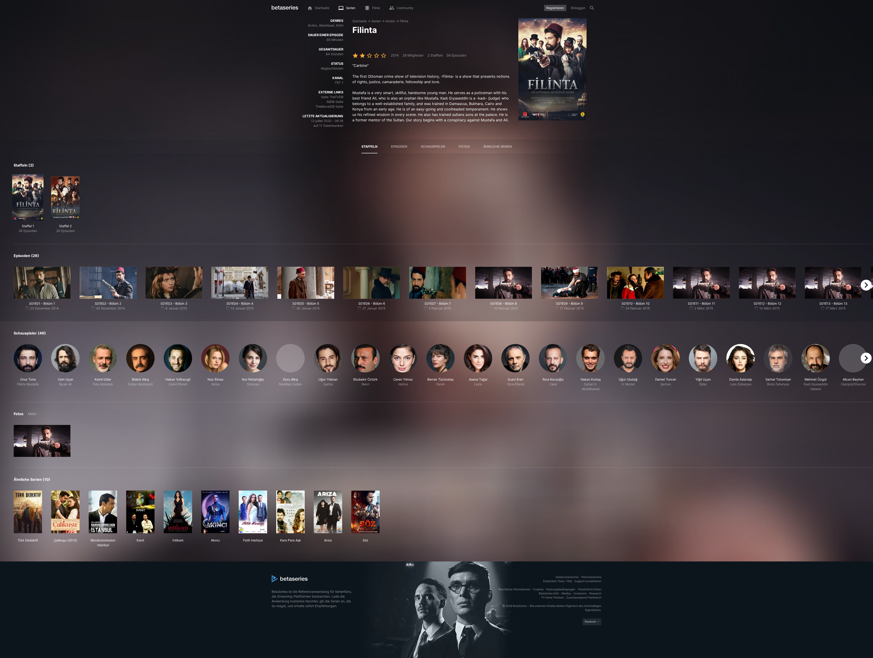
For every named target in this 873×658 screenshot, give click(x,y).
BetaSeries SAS (549, 593)
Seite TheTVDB (332, 97)
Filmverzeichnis (591, 577)
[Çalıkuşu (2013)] (65, 512)
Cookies (538, 589)
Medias (566, 593)
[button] (28, 367)
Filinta (404, 21)
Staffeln (369, 146)
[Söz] (365, 512)
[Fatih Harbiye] (253, 512)
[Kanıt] (140, 512)
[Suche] (592, 8)
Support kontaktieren (587, 581)
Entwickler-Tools (553, 581)
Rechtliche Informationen (514, 589)
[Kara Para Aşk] (290, 512)
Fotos (464, 146)
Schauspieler (433, 146)
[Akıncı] (215, 512)
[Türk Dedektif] (28, 512)
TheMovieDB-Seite (329, 106)
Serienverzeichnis (567, 577)
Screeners (580, 593)
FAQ (569, 581)
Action (390, 21)
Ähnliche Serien (497, 146)
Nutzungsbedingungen (560, 589)
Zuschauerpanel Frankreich (583, 597)
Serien (376, 21)
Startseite (359, 21)
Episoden (399, 146)
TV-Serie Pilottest (552, 597)
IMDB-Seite (334, 102)
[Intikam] (178, 512)
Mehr (32, 413)
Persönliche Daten (589, 589)
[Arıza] (328, 512)
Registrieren (555, 8)
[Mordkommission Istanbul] (103, 512)
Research (595, 593)
